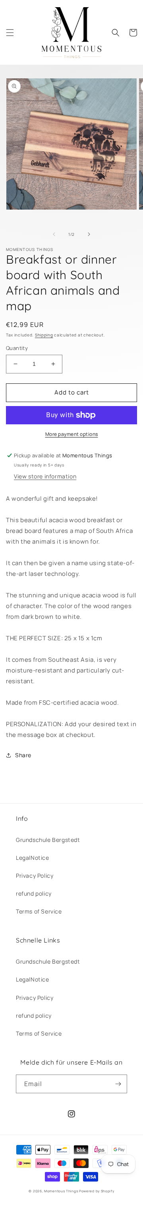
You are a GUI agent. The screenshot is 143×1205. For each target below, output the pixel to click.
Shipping (44, 335)
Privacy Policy (34, 875)
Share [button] (23, 755)
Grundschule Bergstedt (48, 840)
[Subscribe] (118, 1084)
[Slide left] (54, 234)
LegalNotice (32, 857)
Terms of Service (39, 911)
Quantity (17, 348)
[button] (10, 32)
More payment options (71, 434)
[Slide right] (89, 234)
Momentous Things (61, 1191)
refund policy (34, 893)
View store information (45, 476)
